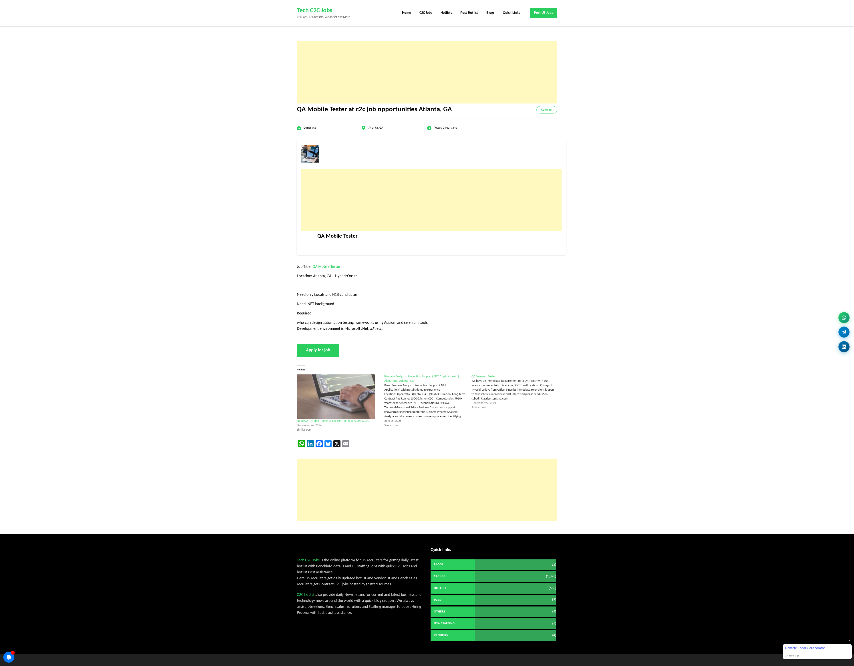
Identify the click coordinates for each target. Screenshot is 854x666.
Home (406, 13)
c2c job (440, 576)
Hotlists (446, 13)
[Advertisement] (427, 72)
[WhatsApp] (844, 319)
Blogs (490, 13)
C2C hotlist (305, 595)
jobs (437, 599)
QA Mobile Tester (326, 267)
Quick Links (511, 13)
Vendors (441, 635)
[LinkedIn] (844, 345)
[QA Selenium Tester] (515, 392)
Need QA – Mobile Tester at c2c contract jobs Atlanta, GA (333, 421)
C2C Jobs (425, 13)
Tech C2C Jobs (314, 11)
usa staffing (444, 623)
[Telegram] (844, 332)
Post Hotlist (469, 13)
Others (440, 611)
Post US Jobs (543, 13)
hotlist (440, 588)
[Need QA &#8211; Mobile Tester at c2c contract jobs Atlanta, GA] (338, 396)
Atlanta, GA (376, 127)
